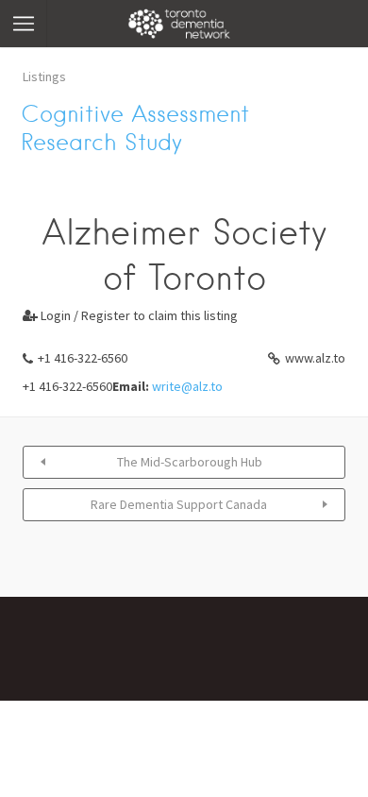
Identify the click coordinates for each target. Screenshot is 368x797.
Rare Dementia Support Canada (179, 504)
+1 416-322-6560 (82, 357)
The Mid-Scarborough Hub (189, 461)
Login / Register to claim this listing (130, 315)
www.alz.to (315, 357)
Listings (44, 76)
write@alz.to (187, 386)
